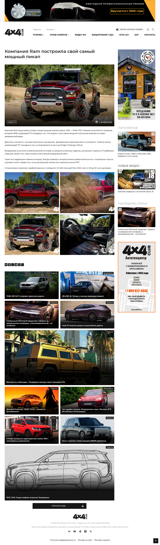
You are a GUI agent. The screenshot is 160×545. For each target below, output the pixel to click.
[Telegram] (16, 264)
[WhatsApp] (19, 264)
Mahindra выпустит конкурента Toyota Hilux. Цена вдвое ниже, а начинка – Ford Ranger (135, 155)
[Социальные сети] (148, 29)
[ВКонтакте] (6, 264)
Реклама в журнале (102, 540)
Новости (12, 122)
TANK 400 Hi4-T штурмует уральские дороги (135, 229)
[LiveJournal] (22, 264)
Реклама (50, 29)
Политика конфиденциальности (63, 540)
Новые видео (130, 165)
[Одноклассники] (9, 264)
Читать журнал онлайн (129, 29)
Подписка (37, 29)
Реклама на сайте (85, 540)
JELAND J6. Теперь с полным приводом (134, 192)
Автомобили (108, 273)
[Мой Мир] (12, 264)
